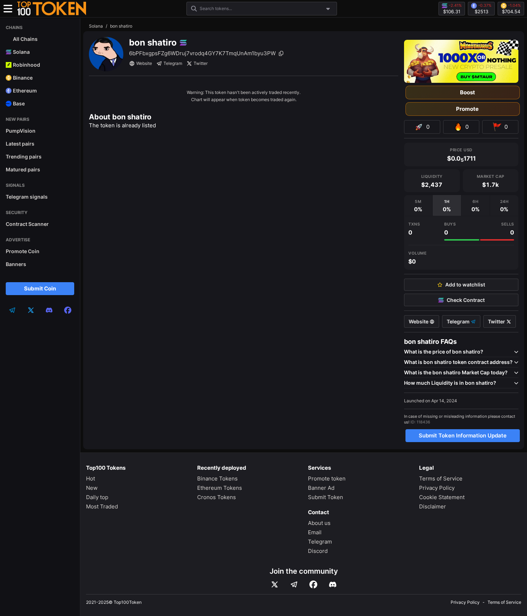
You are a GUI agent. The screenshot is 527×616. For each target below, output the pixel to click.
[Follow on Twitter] (274, 584)
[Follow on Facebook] (313, 584)
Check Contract (466, 300)
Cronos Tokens (216, 497)
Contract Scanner (27, 224)
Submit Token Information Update (463, 435)
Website (144, 63)
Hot (90, 478)
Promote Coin (22, 251)
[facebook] (67, 310)
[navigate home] (51, 8)
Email (315, 532)
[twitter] (30, 310)
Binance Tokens (217, 478)
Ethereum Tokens (219, 487)
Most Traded (102, 506)
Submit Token (325, 497)
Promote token (327, 478)
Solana (96, 26)
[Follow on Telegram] (294, 584)
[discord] (49, 310)
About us (319, 523)
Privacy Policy (437, 487)
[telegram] (12, 310)
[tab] (418, 205)
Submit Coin (40, 288)
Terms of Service (440, 478)
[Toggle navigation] (7, 8)
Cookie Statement (442, 497)
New (92, 487)
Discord (318, 551)
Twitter (201, 63)
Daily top (97, 497)
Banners (16, 264)
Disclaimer (432, 506)
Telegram (172, 63)
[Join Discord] (332, 584)
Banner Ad (321, 487)
